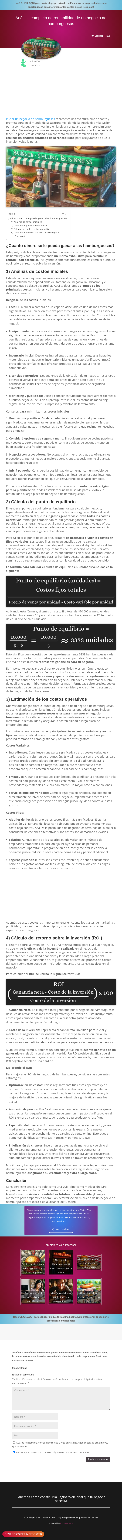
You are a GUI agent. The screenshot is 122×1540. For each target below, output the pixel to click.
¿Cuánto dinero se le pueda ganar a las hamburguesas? (37, 218)
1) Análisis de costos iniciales (26, 221)
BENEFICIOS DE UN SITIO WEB (23, 1534)
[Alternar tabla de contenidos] (63, 214)
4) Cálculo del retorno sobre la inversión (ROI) (35, 232)
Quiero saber (61, 1229)
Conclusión (20, 236)
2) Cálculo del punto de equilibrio (29, 225)
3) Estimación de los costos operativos (31, 229)
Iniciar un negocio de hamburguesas (30, 119)
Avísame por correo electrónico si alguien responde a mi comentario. (53, 1452)
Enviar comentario (98, 1459)
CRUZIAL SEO (66, 1523)
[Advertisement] (61, 93)
